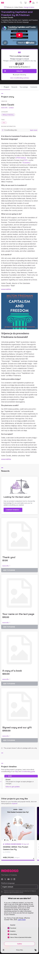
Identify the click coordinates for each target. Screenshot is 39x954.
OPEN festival (21, 158)
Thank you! (8, 557)
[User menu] (33, 2)
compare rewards (13, 510)
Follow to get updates (13, 786)
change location (29, 7)
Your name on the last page (18, 614)
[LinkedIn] (14, 879)
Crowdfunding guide (28, 771)
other (3, 122)
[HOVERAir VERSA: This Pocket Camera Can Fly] (18, 823)
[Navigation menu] (37, 3)
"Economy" (26, 163)
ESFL (26, 160)
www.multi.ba (6, 289)
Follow (19, 71)
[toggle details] (34, 859)
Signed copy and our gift (17, 727)
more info (4, 107)
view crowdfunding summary (19, 78)
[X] (5, 879)
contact (11, 107)
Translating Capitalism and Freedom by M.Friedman (17, 13)
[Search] (21, 2)
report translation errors (16, 892)
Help (16, 771)
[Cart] (25, 2)
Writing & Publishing (8, 114)
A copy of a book (12, 670)
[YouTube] (8, 879)
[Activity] (30, 3)
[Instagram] (11, 879)
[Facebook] (2, 879)
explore (14, 803)
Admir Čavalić (8, 17)
